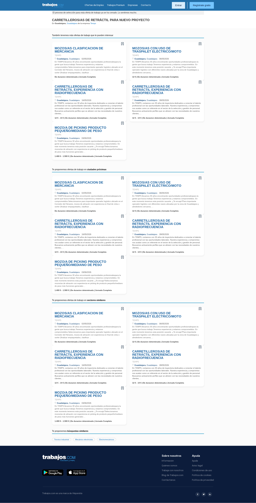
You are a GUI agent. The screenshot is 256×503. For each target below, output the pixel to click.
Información (168, 461)
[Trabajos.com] (53, 7)
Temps (58, 55)
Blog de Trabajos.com (172, 475)
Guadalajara (72, 23)
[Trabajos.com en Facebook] (197, 494)
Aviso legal (197, 466)
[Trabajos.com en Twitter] (204, 494)
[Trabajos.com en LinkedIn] (210, 494)
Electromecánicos (106, 439)
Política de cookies (201, 475)
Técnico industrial (61, 439)
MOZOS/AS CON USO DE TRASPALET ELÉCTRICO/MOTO (156, 50)
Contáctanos (168, 480)
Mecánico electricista (84, 439)
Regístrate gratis (202, 5)
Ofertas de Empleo (94, 5)
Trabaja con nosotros (172, 470)
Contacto (146, 5)
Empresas (133, 5)
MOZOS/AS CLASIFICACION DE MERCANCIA (79, 50)
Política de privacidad (203, 480)
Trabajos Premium (116, 5)
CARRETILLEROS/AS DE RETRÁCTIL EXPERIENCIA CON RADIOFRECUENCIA (79, 90)
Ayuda (195, 461)
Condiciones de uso (202, 470)
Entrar (178, 5)
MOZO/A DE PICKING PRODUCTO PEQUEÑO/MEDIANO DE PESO (80, 129)
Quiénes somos (169, 466)
